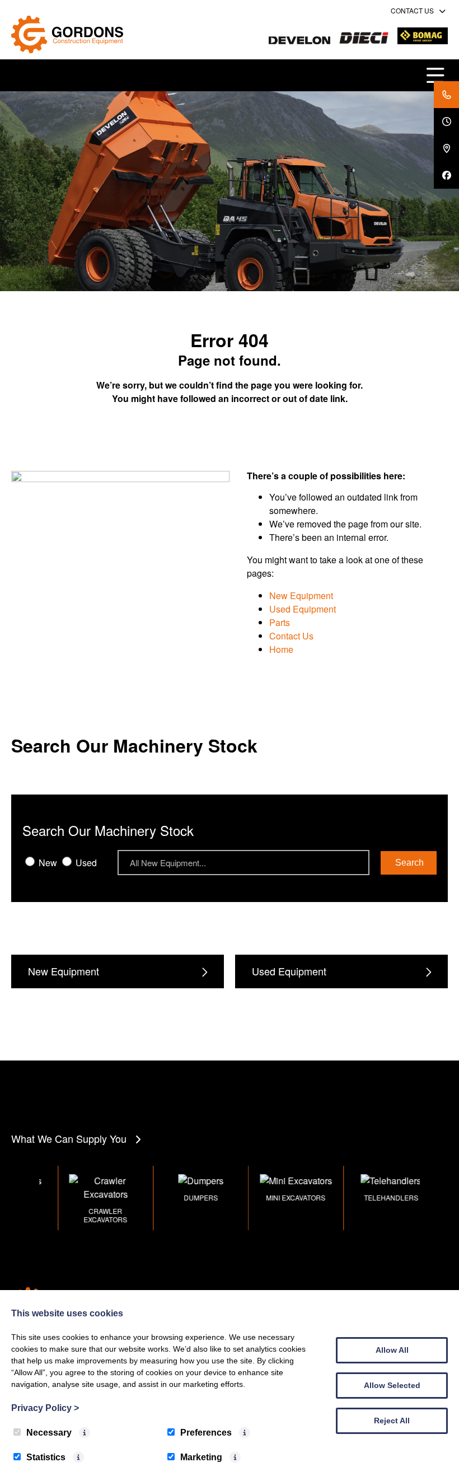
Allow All (392, 1349)
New (46, 862)
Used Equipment (302, 608)
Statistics (45, 1457)
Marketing (201, 1457)
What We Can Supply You (69, 1138)
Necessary (49, 1432)
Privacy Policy (45, 1408)
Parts (279, 622)
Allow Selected (392, 1385)
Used (85, 862)
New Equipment (301, 595)
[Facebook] (446, 175)
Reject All (392, 1420)
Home (281, 649)
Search (409, 862)
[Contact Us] (446, 94)
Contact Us (291, 635)
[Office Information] (446, 121)
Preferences (206, 1432)
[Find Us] (446, 148)
